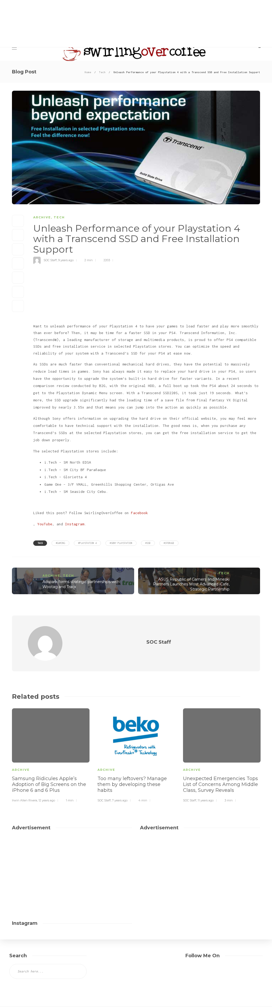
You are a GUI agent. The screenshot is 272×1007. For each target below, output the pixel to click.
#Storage (169, 543)
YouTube (44, 524)
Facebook (139, 513)
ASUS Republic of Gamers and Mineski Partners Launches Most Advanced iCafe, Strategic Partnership (191, 584)
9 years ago (66, 260)
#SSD (148, 543)
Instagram (74, 524)
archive (42, 217)
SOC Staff (50, 260)
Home (88, 72)
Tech (102, 72)
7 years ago (120, 800)
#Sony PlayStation (121, 543)
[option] (51, 754)
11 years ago (206, 800)
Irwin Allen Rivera (24, 800)
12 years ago (47, 800)
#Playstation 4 (87, 543)
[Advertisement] (163, 29)
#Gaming (60, 543)
